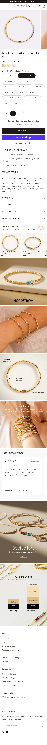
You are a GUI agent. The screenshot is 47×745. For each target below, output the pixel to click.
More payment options (23, 143)
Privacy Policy (7, 642)
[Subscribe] (42, 726)
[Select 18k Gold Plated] (4, 66)
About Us (5, 639)
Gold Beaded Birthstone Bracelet (23, 229)
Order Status (7, 662)
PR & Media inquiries (10, 678)
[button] (44, 6)
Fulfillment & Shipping (10, 658)
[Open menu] (2, 6)
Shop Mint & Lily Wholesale (12, 682)
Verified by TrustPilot (20, 491)
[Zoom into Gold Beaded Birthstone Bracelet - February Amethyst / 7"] (20, 29)
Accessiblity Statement (11, 650)
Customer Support (9, 674)
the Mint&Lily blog (9, 686)
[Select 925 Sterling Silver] (14, 66)
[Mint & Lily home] (23, 6)
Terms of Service (9, 646)
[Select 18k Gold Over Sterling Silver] (9, 66)
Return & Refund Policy (11, 654)
